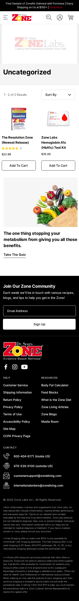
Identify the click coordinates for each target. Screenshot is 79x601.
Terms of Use (12, 414)
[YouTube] (24, 367)
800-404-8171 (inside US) (32, 456)
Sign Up (39, 324)
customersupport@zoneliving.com (37, 475)
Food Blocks (49, 392)
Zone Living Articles (55, 407)
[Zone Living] (22, 17)
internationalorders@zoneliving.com (38, 485)
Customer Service (15, 385)
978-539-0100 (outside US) (33, 466)
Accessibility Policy (16, 421)
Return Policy (12, 400)
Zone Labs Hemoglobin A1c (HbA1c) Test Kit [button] (53, 142)
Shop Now (55, 7)
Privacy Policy (13, 407)
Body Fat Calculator (54, 385)
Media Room (50, 421)
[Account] (60, 17)
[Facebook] (5, 367)
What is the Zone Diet (56, 400)
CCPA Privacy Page (16, 436)
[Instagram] (14, 367)
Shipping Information (17, 392)
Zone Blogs (49, 414)
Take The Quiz (15, 255)
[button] (5, 18)
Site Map (9, 428)
